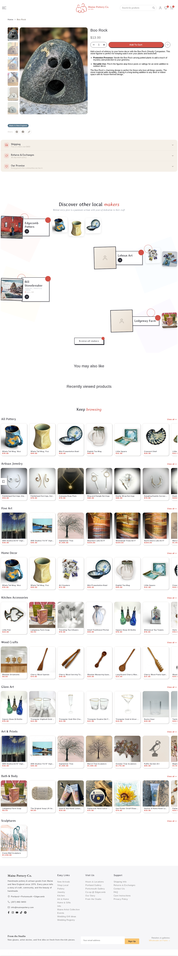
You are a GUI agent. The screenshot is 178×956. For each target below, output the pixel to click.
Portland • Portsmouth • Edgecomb (28, 896)
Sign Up (132, 941)
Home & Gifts (64, 902)
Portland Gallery (93, 885)
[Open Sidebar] (3, 481)
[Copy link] (29, 131)
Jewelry (61, 892)
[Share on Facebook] (23, 131)
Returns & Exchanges (124, 885)
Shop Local (62, 885)
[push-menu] (4, 8)
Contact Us (119, 888)
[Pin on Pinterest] (16, 131)
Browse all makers (89, 341)
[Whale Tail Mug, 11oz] (76, 228)
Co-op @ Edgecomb (95, 892)
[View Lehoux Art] (120, 260)
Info (59, 906)
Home (10, 19)
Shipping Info (120, 882)
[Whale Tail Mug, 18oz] (60, 225)
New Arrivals (63, 882)
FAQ (116, 892)
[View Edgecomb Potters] (27, 231)
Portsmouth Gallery (95, 888)
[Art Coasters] (153, 255)
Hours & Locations (94, 882)
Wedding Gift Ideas (66, 916)
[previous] (25, 70)
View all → (172, 419)
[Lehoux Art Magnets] (170, 259)
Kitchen (61, 895)
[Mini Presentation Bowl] (93, 225)
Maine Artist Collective (68, 909)
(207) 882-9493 (18, 902)
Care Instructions (122, 895)
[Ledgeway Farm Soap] (170, 320)
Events (60, 913)
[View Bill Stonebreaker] (27, 297)
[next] (81, 70)
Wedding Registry (66, 920)
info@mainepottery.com (22, 907)
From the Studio (93, 899)
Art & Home (63, 899)
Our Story (90, 895)
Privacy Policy (121, 899)
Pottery (61, 888)
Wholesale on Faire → (159, 940)
